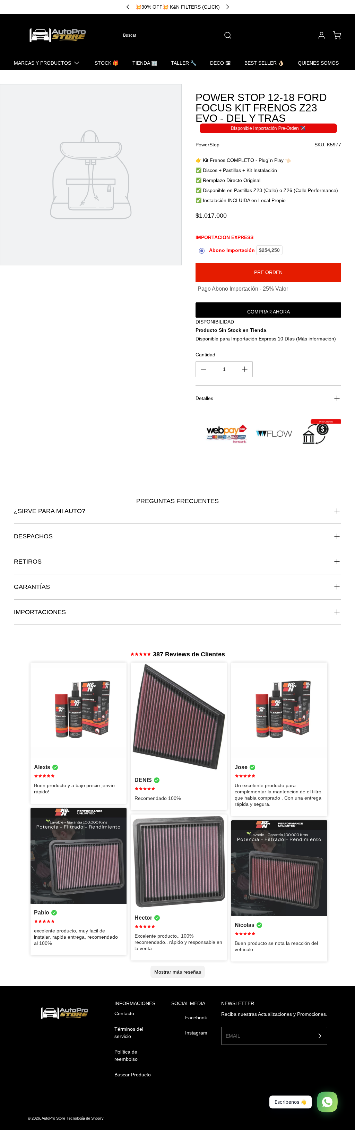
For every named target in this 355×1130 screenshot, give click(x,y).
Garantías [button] (32, 586)
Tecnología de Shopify (85, 1118)
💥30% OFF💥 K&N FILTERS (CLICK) (178, 7)
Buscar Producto (132, 1074)
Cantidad (205, 354)
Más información (316, 338)
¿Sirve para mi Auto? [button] (49, 511)
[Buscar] (224, 35)
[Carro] (333, 35)
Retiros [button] (28, 561)
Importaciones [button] (40, 612)
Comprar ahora (268, 312)
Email (233, 1035)
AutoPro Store (53, 1118)
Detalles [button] (204, 398)
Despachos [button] (33, 536)
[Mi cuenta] (318, 35)
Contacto (124, 1013)
